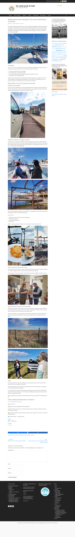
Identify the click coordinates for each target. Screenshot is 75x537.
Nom (9, 464)
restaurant (57, 57)
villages (62, 59)
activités (53, 43)
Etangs (13, 435)
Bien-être (57, 501)
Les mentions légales (12, 494)
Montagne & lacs (58, 488)
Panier (10, 490)
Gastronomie (17, 435)
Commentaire (11, 450)
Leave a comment (20, 23)
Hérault (32, 435)
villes (53, 60)
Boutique (10, 488)
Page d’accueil (11, 496)
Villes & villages (17, 15)
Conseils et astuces (58, 514)
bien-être (60, 43)
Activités (24, 15)
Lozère (57, 52)
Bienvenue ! (11, 487)
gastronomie (63, 48)
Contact (49, 15)
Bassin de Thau (23, 435)
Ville (65, 59)
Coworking (57, 516)
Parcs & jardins (58, 500)
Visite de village (58, 493)
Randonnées (57, 499)
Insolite (64, 50)
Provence (56, 56)
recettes (53, 57)
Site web (9, 472)
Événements (35, 15)
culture (54, 46)
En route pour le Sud (25, 6)
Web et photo (43, 15)
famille (56, 48)
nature (59, 54)
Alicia (15, 23)
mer (62, 52)
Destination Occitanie (12, 67)
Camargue (64, 43)
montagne (64, 52)
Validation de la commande (14, 491)
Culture (29, 15)
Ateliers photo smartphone (13, 485)
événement (59, 60)
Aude (57, 43)
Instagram (54, 52)
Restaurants (57, 502)
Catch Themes (55, 522)
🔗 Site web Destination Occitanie (15, 401)
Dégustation (29, 435)
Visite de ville (57, 491)
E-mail (9, 468)
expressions (53, 48)
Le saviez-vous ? (58, 505)
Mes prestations (11, 495)
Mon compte (11, 489)
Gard (59, 48)
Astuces (55, 43)
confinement (57, 45)
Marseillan (59, 52)
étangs (55, 60)
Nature (10, 15)
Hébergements (58, 495)
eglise (62, 46)
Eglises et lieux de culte (59, 494)
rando (65, 56)
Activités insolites (58, 497)
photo (53, 56)
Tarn (59, 59)
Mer (56, 487)
